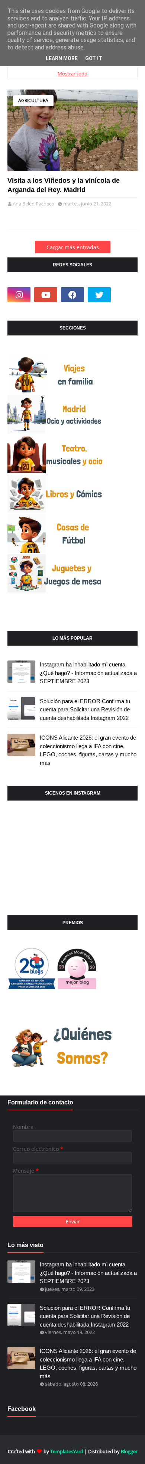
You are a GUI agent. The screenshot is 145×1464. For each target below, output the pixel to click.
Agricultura (33, 100)
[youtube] (45, 294)
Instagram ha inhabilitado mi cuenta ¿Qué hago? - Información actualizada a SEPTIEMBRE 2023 (88, 672)
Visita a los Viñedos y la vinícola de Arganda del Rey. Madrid (63, 185)
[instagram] (18, 294)
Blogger (129, 1451)
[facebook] (72, 294)
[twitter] (99, 294)
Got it (93, 58)
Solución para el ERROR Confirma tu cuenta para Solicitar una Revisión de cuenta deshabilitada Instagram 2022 (85, 709)
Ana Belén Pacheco (33, 203)
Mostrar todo (72, 73)
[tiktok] (126, 294)
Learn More (62, 58)
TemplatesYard (66, 1451)
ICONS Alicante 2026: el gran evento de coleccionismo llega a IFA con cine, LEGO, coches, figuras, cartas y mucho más (88, 750)
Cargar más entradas (72, 247)
